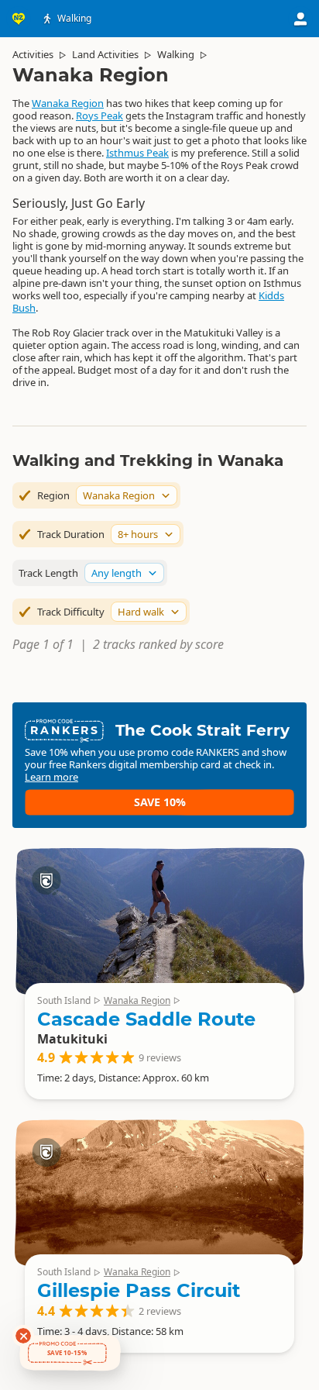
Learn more (51, 777)
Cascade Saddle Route (146, 1019)
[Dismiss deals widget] (23, 1335)
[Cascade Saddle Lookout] (159, 921)
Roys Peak (99, 115)
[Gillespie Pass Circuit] (159, 1192)
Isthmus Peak (137, 153)
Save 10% (160, 802)
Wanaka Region (68, 103)
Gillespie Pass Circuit (138, 1290)
